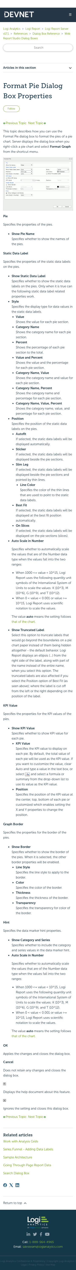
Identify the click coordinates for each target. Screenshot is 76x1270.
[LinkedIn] (17, 1185)
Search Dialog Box (16, 1173)
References (21, 33)
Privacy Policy (36, 1264)
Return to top (13, 1203)
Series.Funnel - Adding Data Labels (28, 1149)
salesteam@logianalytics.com (43, 1247)
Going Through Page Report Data (27, 1165)
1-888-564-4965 (41, 1242)
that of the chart (23, 622)
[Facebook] (5, 1185)
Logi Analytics (11, 28)
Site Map (50, 1264)
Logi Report (32, 28)
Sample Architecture (17, 1157)
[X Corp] (11, 1185)
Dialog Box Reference (46, 33)
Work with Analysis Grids (20, 1141)
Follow (11, 108)
